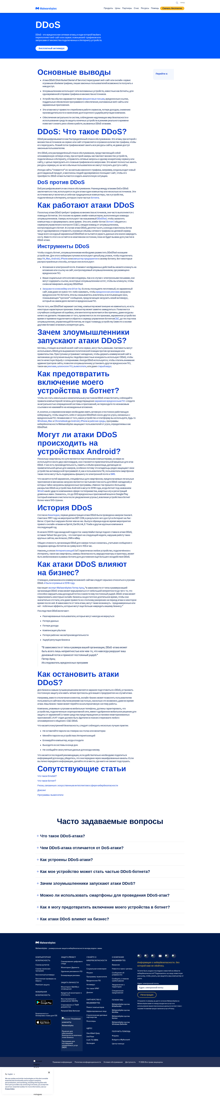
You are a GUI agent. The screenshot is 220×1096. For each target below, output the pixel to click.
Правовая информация (62, 1062)
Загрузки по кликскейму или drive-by (62, 288)
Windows (42, 421)
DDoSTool (102, 218)
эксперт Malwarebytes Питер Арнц (66, 587)
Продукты (108, 8)
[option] (42, 1064)
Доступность (130, 1062)
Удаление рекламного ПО (71, 971)
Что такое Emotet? (47, 776)
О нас (136, 8)
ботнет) (110, 221)
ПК (43, 258)
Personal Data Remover (70, 1011)
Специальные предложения (117, 992)
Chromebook (61, 421)
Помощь (155, 8)
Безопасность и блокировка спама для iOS (46, 1014)
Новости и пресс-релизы (122, 969)
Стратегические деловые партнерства (96, 1016)
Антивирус (90, 984)
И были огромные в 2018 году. (59, 583)
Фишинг (89, 973)
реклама (51, 366)
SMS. (113, 474)
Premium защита (43, 985)
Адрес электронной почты (148, 983)
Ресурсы (145, 8)
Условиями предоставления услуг (155, 1009)
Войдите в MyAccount (121, 1040)
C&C (117, 318)
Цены (117, 8)
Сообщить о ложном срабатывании (120, 980)
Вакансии (116, 965)
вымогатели (80, 366)
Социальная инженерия (96, 969)
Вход (182, 2)
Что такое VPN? (92, 988)
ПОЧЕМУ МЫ (117, 1000)
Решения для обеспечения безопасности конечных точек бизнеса (72, 1034)
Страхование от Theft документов (70, 1006)
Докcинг (41, 790)
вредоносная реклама (108, 291)
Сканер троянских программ (43, 970)
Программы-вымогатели (50, 795)
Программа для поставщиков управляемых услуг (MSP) (70, 1044)
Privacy (171, 1009)
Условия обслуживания (113, 1062)
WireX (40, 491)
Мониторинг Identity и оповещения (70, 988)
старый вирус (104, 366)
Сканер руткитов (42, 965)
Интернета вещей (65, 550)
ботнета (95, 197)
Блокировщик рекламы (70, 975)
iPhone (64, 258)
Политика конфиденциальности (88, 1062)
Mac (48, 258)
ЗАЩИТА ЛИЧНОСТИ (70, 982)
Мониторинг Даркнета (70, 967)
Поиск (177, 3)
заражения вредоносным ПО (110, 401)
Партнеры (127, 8)
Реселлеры (91, 1021)
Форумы (115, 1036)
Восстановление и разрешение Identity (69, 1000)
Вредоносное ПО (93, 981)
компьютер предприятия (85, 258)
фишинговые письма (94, 98)
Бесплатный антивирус (52, 48)
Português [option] (38, 1094)
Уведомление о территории (118, 986)
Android (55, 258)
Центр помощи (118, 1044)
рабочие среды (98, 421)
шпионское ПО (65, 366)
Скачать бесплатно (172, 8)
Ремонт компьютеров (95, 1007)
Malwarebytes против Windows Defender (121, 1023)
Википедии (54, 515)
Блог (88, 965)
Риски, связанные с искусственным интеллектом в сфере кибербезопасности (77, 785)
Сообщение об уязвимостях (118, 974)
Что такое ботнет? (46, 780)
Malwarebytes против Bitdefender (121, 1005)
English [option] (37, 1064)
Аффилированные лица (96, 1011)
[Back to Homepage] (46, 9)
